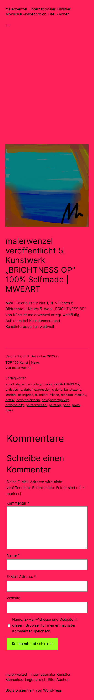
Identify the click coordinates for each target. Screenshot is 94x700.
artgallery (34, 384)
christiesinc (13, 389)
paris (66, 405)
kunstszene (72, 389)
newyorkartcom (28, 400)
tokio (9, 410)
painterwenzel (36, 405)
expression (42, 389)
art (23, 384)
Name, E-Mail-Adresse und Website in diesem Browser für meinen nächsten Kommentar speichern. (44, 625)
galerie (57, 389)
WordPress (52, 690)
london (10, 395)
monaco (67, 395)
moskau (80, 395)
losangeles (25, 395)
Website (13, 598)
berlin (47, 384)
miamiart (41, 395)
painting (55, 405)
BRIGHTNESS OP (66, 384)
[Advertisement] (47, 97)
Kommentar (18, 503)
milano (54, 395)
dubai (28, 389)
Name (13, 555)
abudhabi (12, 384)
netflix (10, 400)
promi (76, 405)
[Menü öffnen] (8, 25)
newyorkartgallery (55, 400)
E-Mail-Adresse (21, 576)
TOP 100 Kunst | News (22, 362)
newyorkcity (14, 405)
